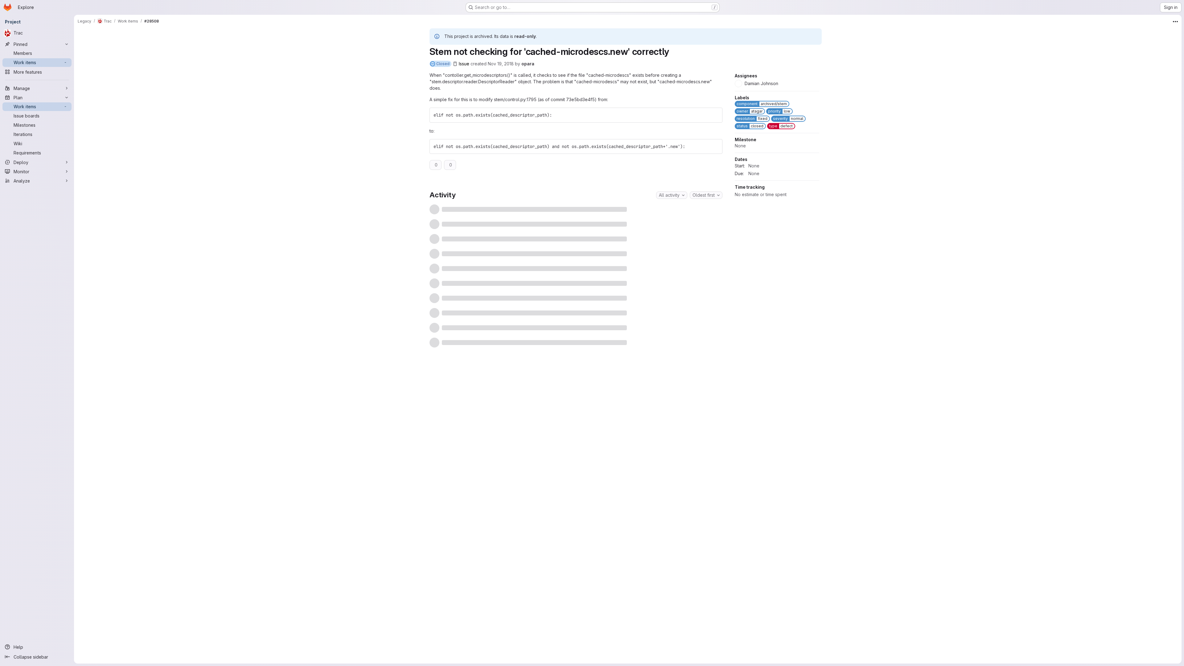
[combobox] (671, 195)
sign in (586, 360)
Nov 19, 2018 (501, 63)
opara (527, 63)
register (565, 360)
